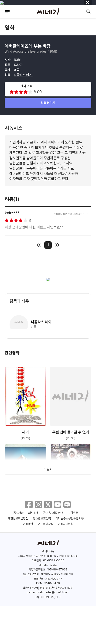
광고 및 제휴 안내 (53, 513)
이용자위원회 (65, 524)
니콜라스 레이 (23, 75)
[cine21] (48, 12)
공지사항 (18, 513)
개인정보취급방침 (18, 518)
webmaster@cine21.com (53, 592)
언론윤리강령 (45, 524)
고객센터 (73, 513)
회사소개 (33, 513)
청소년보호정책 (42, 518)
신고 (88, 214)
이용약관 (28, 524)
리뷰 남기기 (48, 103)
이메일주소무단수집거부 (69, 518)
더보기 (48, 469)
